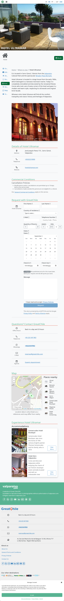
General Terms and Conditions (11, 552)
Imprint (41, 599)
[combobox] (41, 213)
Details (7, 76)
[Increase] (38, 226)
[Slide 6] (39, 139)
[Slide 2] (27, 139)
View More (52, 448)
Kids (52, 224)
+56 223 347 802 (30, 338)
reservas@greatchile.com (34, 354)
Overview (7, 69)
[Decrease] (25, 226)
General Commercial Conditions (25, 192)
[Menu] (6, 2)
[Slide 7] (42, 139)
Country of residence (32, 210)
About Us (5, 549)
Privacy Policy (28, 313)
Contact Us (5, 559)
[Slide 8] (45, 139)
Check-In (27, 263)
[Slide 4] (33, 139)
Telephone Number (49, 217)
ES (46, 2)
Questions (7, 87)
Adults (44, 224)
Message (27, 277)
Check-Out (46, 263)
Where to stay (23, 70)
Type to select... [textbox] (29, 213)
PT (52, 2)
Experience (7, 94)
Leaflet (25, 408)
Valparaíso (48, 73)
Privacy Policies (35, 599)
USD (61, 2)
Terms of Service (40, 313)
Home (14, 70)
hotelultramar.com (31, 168)
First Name (28, 204)
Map (6, 90)
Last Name (46, 204)
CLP (57, 2)
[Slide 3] (30, 139)
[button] (61, 582)
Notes (6, 79)
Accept (32, 595)
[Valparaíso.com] (2, 1)
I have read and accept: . (40, 302)
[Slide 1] (24, 139)
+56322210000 (30, 159)
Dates (26, 231)
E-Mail (26, 217)
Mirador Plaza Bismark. (44, 76)
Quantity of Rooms (30, 224)
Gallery (7, 72)
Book (59, 58)
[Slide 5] (36, 139)
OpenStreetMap (37, 408)
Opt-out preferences (26, 599)
